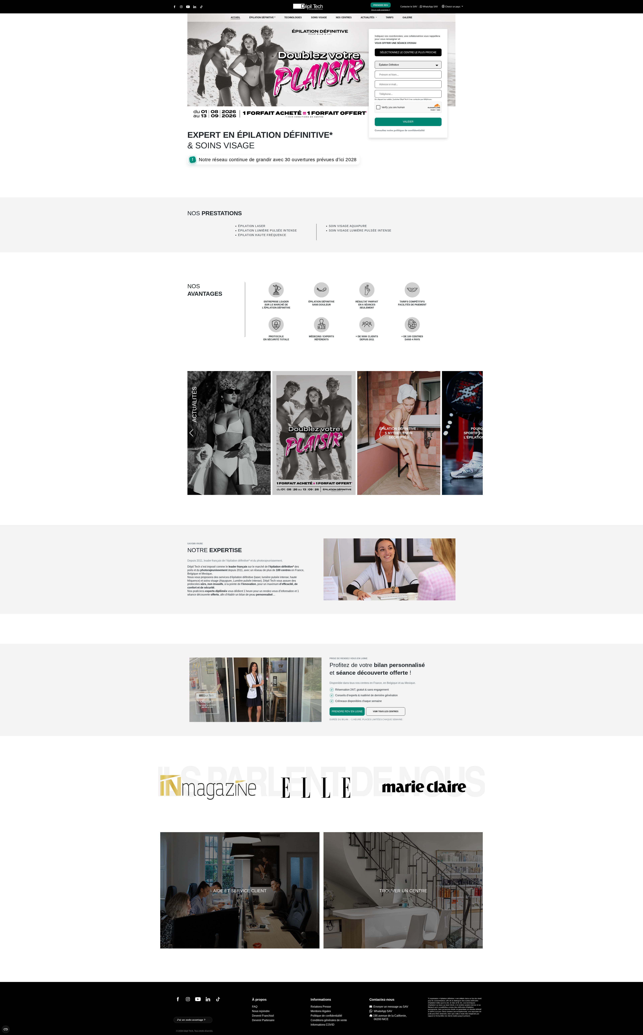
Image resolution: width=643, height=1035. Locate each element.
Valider (408, 121)
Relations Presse (321, 1006)
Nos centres (344, 17)
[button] (451, 7)
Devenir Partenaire (263, 1020)
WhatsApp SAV (430, 6)
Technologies (293, 17)
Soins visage (319, 17)
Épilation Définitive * (262, 17)
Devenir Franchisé (263, 1015)
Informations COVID (322, 1024)
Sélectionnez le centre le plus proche (408, 52)
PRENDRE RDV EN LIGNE (347, 711)
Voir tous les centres (385, 711)
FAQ (254, 1006)
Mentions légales (321, 1011)
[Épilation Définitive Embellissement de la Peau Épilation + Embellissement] (408, 64)
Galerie (407, 17)
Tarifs (390, 17)
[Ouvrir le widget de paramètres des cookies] (6, 1029)
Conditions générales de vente (329, 1020)
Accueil (235, 17)
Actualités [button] (368, 17)
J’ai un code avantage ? (380, 10)
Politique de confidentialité (326, 1015)
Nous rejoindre (261, 1011)
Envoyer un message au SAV (390, 1006)
